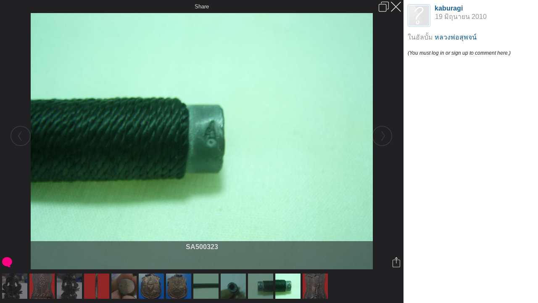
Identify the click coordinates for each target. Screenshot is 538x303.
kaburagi (449, 8)
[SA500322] (261, 286)
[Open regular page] (384, 7)
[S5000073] (125, 286)
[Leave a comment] (8, 262)
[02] (43, 286)
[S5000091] (152, 286)
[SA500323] (289, 286)
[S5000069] (70, 286)
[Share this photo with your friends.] (397, 262)
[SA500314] (207, 286)
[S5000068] (15, 286)
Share (202, 6)
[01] (316, 286)
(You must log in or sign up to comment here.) (459, 53)
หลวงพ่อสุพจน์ (456, 37)
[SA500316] (234, 286)
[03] (97, 286)
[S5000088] (179, 286)
